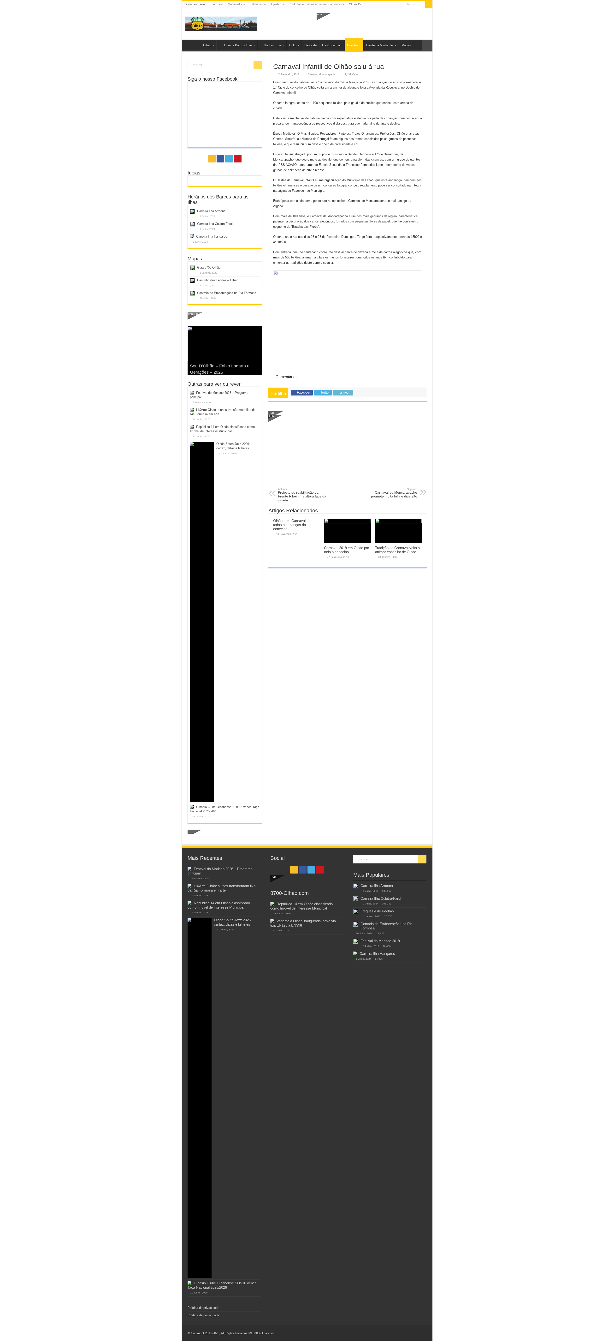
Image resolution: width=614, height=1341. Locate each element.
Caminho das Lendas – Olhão (217, 280)
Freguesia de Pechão (377, 911)
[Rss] (386, 4)
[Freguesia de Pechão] (355, 911)
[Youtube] (400, 4)
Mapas (406, 45)
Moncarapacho (327, 74)
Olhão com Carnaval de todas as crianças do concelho (291, 525)
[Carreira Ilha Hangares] (355, 953)
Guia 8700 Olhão (208, 267)
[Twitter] (395, 4)
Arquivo (218, 4)
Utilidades (256, 4)
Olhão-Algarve (190, 45)
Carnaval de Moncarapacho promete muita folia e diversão (394, 493)
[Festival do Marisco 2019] (355, 941)
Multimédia (235, 4)
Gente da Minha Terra (381, 45)
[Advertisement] (373, 23)
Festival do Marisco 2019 (380, 941)
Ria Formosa (273, 45)
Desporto (310, 45)
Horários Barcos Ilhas (238, 45)
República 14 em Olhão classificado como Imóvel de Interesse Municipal (219, 905)
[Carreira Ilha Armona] (355, 886)
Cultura (294, 45)
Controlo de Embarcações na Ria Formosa (316, 4)
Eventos (353, 45)
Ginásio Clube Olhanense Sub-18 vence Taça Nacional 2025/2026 (222, 1285)
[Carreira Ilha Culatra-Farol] (355, 898)
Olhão (207, 45)
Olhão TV (355, 4)
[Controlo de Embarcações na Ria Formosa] (355, 924)
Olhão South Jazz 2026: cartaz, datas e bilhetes (233, 922)
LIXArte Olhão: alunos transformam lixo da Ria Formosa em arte (221, 888)
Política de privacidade (203, 1308)
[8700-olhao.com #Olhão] (221, 23)
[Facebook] (391, 4)
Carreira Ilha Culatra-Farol (215, 224)
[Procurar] (428, 4)
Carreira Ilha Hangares (211, 236)
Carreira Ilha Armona (211, 211)
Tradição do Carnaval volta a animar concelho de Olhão (397, 550)
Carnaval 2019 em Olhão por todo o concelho (346, 550)
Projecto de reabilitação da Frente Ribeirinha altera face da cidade (302, 495)
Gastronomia (331, 45)
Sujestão (275, 4)
